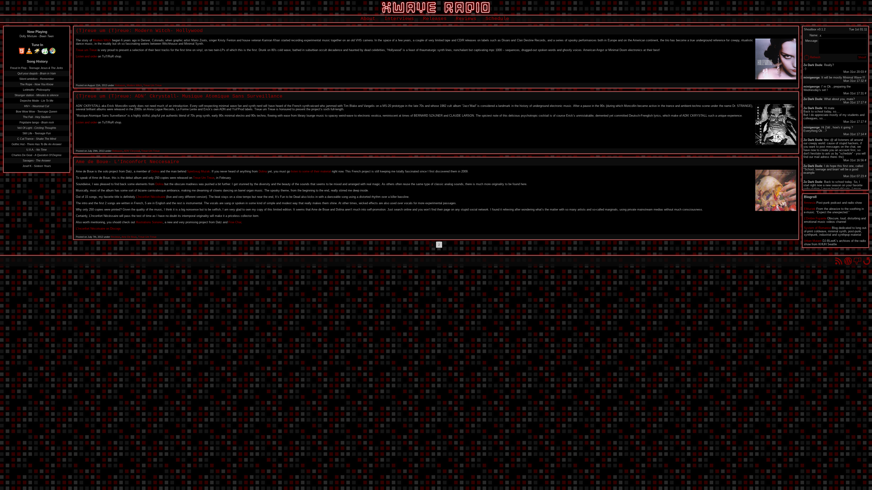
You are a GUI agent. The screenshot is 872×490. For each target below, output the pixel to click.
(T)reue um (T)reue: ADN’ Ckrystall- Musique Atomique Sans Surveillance (179, 96)
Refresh (815, 57)
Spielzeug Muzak (198, 171)
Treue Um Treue (152, 85)
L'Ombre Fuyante (815, 218)
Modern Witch (102, 40)
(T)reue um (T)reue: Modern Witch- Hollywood (139, 30)
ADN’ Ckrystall (132, 150)
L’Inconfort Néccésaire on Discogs (98, 228)
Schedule (497, 18)
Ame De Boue (129, 236)
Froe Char (234, 222)
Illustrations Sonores (149, 222)
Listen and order (86, 56)
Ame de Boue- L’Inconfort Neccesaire (127, 161)
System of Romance (817, 228)
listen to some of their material (311, 171)
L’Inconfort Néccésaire (150, 196)
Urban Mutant (813, 241)
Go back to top (867, 261)
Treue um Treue (86, 50)
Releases (435, 18)
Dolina (155, 171)
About (368, 18)
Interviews (399, 18)
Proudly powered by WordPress (848, 261)
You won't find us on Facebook (857, 261)
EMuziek (809, 209)
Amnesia (809, 202)
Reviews (466, 18)
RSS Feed (839, 261)
